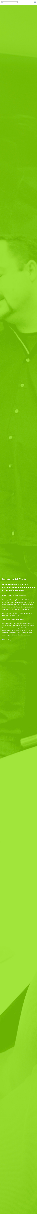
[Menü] (35, 2)
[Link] (9, 2)
